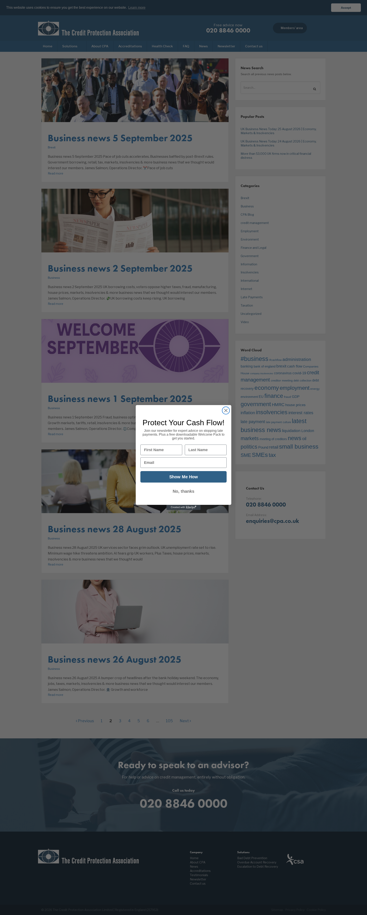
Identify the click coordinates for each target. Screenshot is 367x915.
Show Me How (183, 476)
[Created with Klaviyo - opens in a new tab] (183, 507)
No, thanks (183, 491)
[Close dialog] (226, 410)
